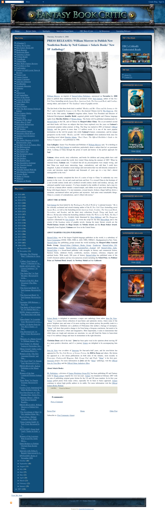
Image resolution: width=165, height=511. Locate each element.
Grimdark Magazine (23, 86)
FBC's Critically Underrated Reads (131, 47)
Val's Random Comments (25, 172)
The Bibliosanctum (23, 147)
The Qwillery (21, 158)
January (22, 486)
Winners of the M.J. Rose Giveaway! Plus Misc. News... (29, 282)
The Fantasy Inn (22, 151)
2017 (19, 220)
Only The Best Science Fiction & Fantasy (28, 109)
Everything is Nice (23, 65)
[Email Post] (72, 388)
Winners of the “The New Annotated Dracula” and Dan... (29, 355)
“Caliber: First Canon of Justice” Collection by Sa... (30, 262)
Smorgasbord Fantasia (24, 131)
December (23, 248)
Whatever (19, 178)
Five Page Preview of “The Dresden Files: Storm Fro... (30, 393)
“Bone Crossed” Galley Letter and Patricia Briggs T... (30, 350)
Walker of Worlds (22, 176)
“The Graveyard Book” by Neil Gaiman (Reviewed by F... (30, 297)
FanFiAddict (21, 68)
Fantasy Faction (22, 77)
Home (82, 411)
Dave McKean (95, 217)
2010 (19, 240)
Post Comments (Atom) (66, 415)
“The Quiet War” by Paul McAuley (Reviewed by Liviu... (29, 275)
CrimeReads (20, 59)
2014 (19, 228)
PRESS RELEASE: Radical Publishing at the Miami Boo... (30, 368)
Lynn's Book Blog (23, 102)
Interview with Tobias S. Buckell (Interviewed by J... (30, 451)
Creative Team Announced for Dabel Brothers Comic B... (31, 388)
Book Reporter (21, 50)
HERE (138, 114)
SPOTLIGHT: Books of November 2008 (28, 456)
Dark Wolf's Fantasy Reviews (27, 63)
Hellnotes (19, 88)
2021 (19, 208)
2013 (19, 231)
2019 (19, 214)
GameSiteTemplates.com (86, 509)
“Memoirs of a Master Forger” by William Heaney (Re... (31, 340)
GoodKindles (21, 84)
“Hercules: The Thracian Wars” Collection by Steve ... (30, 256)
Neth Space (20, 104)
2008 (19, 245)
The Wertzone (21, 167)
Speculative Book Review (25, 133)
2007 (19, 489)
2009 (19, 242)
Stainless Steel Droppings (25, 135)
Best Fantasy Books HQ (25, 47)
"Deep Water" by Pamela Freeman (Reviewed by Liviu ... (29, 382)
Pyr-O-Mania (21, 115)
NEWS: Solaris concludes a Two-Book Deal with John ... (30, 314)
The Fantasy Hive (22, 149)
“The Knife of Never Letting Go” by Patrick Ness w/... (30, 308)
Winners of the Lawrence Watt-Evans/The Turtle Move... (29, 438)
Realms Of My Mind (23, 120)
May (21, 475)
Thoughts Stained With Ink (26, 169)
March (22, 480)
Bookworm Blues (22, 52)
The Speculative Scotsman (26, 163)
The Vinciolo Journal (24, 165)
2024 (19, 200)
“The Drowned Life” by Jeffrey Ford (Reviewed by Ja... (30, 333)
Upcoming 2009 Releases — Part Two (30, 303)
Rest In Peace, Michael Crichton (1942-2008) (28, 418)
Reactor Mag (21, 117)
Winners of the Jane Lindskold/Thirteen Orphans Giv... (31, 375)
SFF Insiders (21, 129)
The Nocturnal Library (24, 154)
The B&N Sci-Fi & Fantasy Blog (28, 145)
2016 (19, 223)
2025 (19, 197)
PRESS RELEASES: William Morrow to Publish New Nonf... (31, 406)
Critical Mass (21, 61)
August (22, 466)
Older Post (113, 411)
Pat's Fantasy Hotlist (23, 113)
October (23, 460)
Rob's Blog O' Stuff (23, 122)
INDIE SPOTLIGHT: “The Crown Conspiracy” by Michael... (30, 268)
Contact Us (128, 77)
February (23, 483)
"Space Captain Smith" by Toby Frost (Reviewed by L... (30, 424)
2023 (19, 203)
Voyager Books (21, 174)
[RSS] (11, 503)
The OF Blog (21, 156)
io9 (17, 90)
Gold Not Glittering (23, 81)
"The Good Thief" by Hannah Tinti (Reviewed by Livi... (31, 362)
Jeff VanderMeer (22, 95)
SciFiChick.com (22, 126)
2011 (19, 237)
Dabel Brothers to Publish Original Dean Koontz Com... (29, 445)
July (21, 469)
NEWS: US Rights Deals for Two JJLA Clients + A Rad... (30, 326)
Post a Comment (57, 401)
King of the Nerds (23, 97)
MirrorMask (105, 219)
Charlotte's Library (23, 54)
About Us (127, 75)
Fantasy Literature (23, 79)
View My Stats (16, 495)
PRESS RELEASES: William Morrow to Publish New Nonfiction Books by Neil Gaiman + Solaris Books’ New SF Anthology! (80, 44)
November (23, 251)
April (22, 477)
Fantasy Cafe (21, 74)
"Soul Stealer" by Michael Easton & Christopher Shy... (31, 344)
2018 (19, 217)
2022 (19, 206)
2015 (19, 225)
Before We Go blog (23, 45)
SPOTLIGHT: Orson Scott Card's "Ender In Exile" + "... (30, 431)
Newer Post (51, 411)
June (21, 472)
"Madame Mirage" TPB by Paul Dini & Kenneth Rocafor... (29, 399)
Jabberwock (20, 93)
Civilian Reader (22, 56)
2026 (19, 194)
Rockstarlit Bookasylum (25, 124)
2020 (19, 211)
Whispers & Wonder (23, 181)
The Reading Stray (23, 160)
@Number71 (21, 43)
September (23, 463)
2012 (19, 234)
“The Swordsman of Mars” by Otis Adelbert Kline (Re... (31, 413)
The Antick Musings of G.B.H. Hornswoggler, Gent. (27, 141)
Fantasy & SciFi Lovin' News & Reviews (28, 71)
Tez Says (19, 138)
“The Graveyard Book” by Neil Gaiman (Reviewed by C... (30, 290)
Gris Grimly (69, 219)
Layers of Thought (23, 99)
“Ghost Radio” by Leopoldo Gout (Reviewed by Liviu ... (31, 320)
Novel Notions (21, 106)
